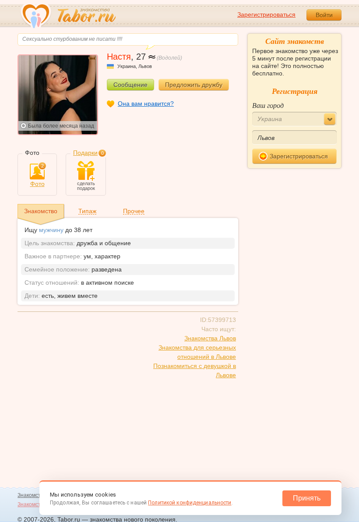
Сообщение (130, 84)
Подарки (85, 152)
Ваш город (268, 105)
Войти (324, 14)
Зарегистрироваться (266, 14)
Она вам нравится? (146, 103)
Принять (306, 498)
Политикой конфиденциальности (189, 503)
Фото (37, 175)
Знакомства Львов (210, 338)
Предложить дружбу (193, 84)
